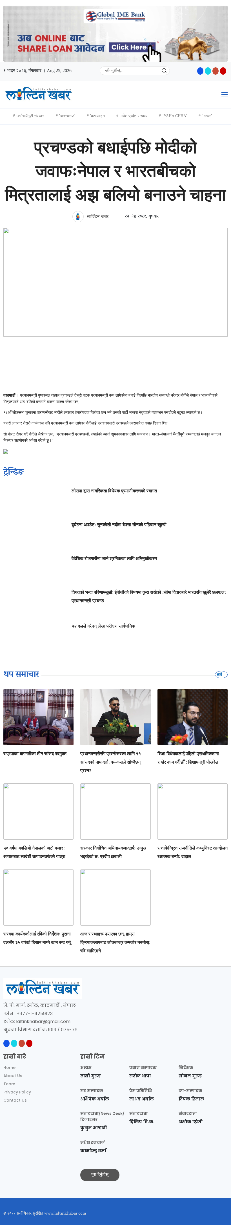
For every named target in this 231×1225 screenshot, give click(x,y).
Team (9, 1084)
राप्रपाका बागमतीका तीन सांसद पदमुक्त (34, 753)
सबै (220, 674)
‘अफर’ (207, 116)
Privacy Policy (17, 1092)
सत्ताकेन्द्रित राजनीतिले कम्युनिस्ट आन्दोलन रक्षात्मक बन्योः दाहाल (192, 852)
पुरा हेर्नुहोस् (99, 1175)
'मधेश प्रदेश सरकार (133, 116)
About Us (12, 1076)
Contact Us (15, 1100)
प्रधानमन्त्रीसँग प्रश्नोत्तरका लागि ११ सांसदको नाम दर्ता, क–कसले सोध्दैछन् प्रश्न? (110, 762)
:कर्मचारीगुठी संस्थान (30, 116)
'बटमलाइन (97, 116)
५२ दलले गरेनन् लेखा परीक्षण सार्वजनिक (103, 626)
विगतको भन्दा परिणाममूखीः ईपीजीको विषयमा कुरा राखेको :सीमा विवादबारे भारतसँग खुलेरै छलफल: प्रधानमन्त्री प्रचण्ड (149, 596)
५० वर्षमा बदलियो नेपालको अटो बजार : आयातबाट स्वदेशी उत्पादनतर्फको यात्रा (34, 852)
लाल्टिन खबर (97, 217)
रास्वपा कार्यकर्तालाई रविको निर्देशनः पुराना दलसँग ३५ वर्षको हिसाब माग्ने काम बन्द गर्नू (37, 938)
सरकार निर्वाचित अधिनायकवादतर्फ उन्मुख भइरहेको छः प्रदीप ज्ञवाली (113, 852)
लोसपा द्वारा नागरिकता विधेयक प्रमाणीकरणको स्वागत (114, 490)
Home (9, 1067)
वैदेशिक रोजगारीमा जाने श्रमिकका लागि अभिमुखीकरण (114, 558)
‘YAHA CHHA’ (174, 116)
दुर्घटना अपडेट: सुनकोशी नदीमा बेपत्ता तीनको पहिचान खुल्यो (119, 524)
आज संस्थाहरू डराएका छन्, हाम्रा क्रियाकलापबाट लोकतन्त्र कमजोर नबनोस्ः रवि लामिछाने (115, 942)
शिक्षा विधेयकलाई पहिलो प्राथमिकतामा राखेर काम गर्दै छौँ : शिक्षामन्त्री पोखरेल (188, 757)
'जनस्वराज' (67, 116)
